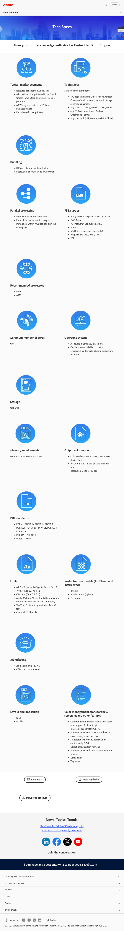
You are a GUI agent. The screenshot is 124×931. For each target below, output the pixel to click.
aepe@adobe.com (86, 865)
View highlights (91, 779)
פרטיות (35, 926)
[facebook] (23, 920)
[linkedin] (39, 920)
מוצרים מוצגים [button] (11, 910)
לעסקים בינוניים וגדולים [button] (14, 883)
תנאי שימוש (44, 926)
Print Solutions (10, 12)
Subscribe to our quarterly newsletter (62, 830)
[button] (105, 4)
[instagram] (29, 920)
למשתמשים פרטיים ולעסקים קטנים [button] (19, 876)
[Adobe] (8, 4)
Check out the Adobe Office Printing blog (62, 826)
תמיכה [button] (7, 896)
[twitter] (34, 920)
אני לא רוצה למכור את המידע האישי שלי (81, 926)
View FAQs (37, 779)
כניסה (114, 5)
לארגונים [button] (8, 890)
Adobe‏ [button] (8, 903)
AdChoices (103, 926)
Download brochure (36, 797)
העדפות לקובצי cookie (58, 926)
